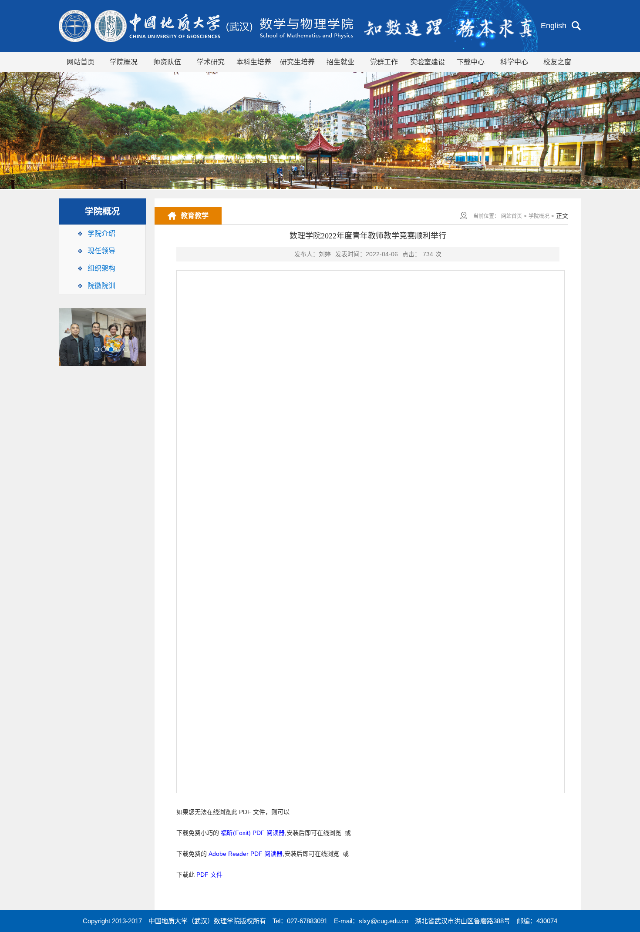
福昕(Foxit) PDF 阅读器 (253, 832)
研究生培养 (297, 62)
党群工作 (384, 62)
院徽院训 (101, 285)
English (553, 25)
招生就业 (340, 62)
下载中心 (471, 62)
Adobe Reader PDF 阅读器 (246, 853)
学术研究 (211, 62)
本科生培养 (253, 62)
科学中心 (514, 62)
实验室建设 (427, 62)
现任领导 (101, 251)
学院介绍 (101, 233)
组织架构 (101, 268)
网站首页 (80, 62)
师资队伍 (167, 62)
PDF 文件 (209, 874)
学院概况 (124, 62)
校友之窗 (557, 62)
